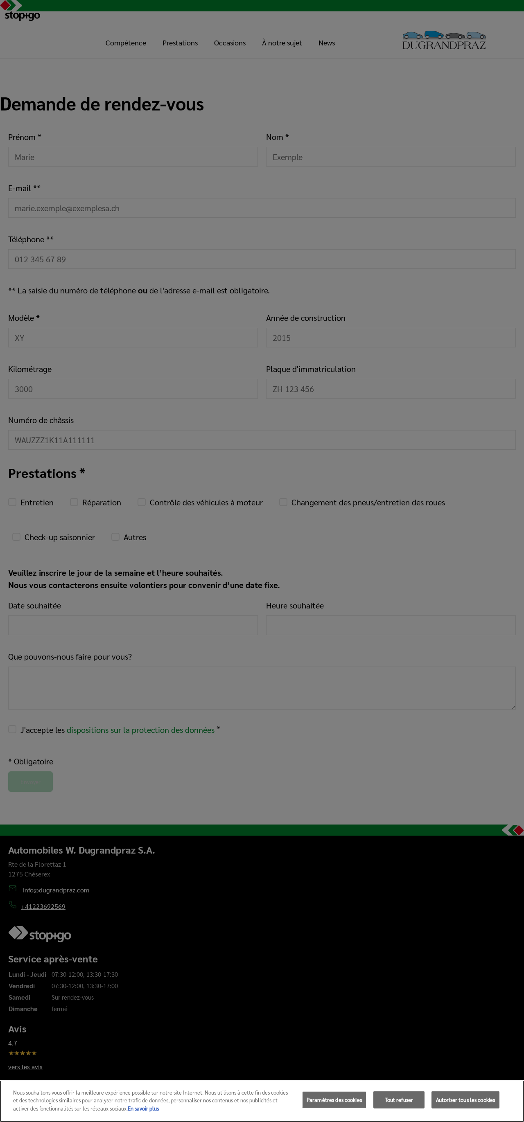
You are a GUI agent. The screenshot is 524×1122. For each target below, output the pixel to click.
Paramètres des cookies (334, 1099)
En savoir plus (143, 1108)
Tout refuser (399, 1099)
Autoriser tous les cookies (465, 1099)
